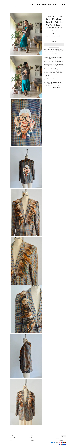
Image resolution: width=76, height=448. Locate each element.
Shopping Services (46, 4)
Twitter (31, 437)
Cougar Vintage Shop (62, 438)
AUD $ (63, 436)
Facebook (32, 435)
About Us (55, 4)
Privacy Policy (12, 437)
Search (11, 435)
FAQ (11, 440)
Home (32, 4)
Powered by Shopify (62, 440)
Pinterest (32, 438)
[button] (54, 44)
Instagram (32, 440)
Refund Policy (12, 438)
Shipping (52, 36)
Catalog (37, 4)
